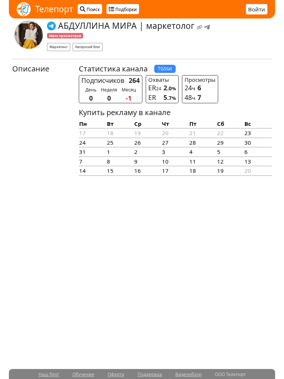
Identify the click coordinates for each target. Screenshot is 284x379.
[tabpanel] (142, 122)
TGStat (165, 69)
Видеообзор (188, 374)
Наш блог (48, 374)
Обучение (83, 374)
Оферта (116, 374)
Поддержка (150, 374)
